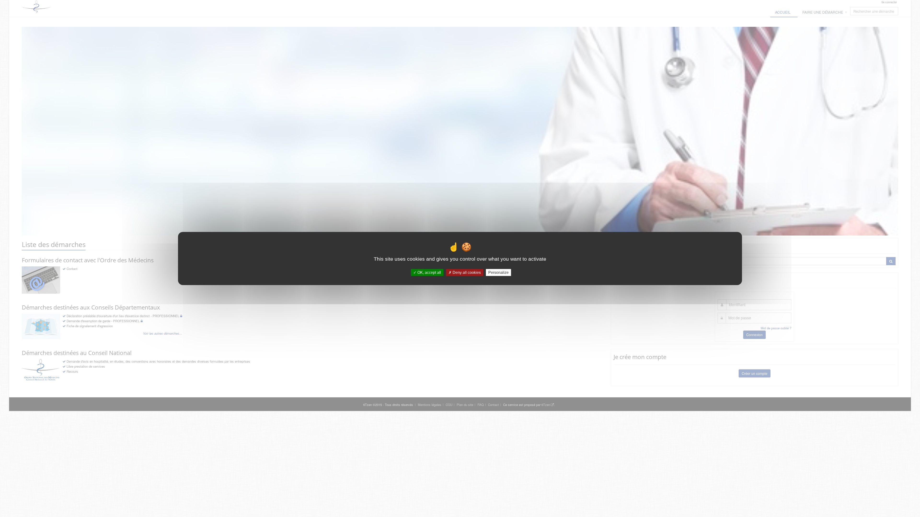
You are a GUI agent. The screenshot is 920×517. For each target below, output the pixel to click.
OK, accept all (428, 272)
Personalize (498, 272)
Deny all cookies (466, 272)
